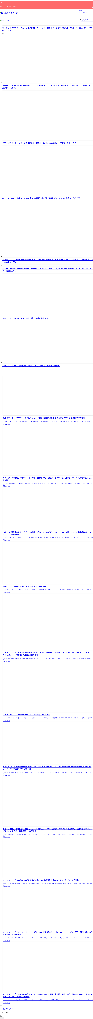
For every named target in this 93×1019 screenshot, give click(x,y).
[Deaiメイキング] (9, 13)
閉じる (2, 1018)
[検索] (92, 7)
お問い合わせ (6, 1009)
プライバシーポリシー (9, 1008)
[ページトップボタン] (0, 1015)
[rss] (92, 5)
